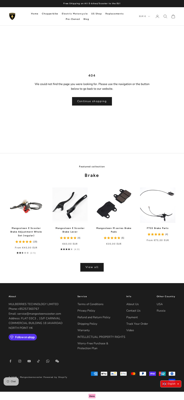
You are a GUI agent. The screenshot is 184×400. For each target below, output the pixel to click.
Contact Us (133, 311)
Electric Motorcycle (75, 13)
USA (160, 304)
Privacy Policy (86, 311)
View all (92, 267)
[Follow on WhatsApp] (48, 361)
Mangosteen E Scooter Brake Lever (70, 230)
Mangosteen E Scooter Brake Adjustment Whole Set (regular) (26, 232)
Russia (161, 311)
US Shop (96, 13)
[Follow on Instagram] (20, 361)
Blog (86, 19)
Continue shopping (92, 101)
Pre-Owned (73, 19)
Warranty (83, 330)
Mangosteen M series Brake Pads (114, 230)
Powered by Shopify (55, 377)
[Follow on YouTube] (29, 361)
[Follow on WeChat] (57, 361)
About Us (132, 304)
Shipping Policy (87, 324)
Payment (132, 317)
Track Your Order (137, 324)
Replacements (114, 13)
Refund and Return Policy (93, 317)
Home (34, 13)
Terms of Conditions (90, 304)
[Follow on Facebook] (10, 361)
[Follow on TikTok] (38, 361)
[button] (170, 384)
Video (130, 330)
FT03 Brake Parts (158, 228)
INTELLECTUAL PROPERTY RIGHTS (101, 337)
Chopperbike (50, 13)
